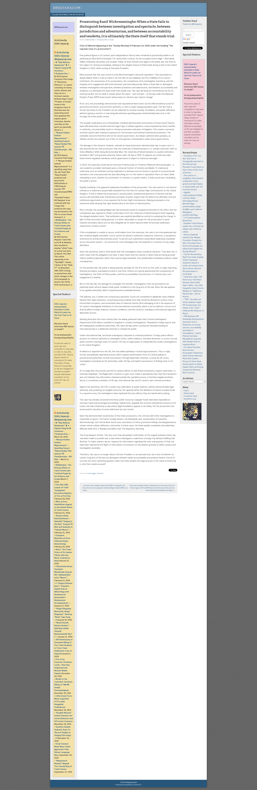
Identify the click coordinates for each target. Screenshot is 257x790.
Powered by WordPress (124, 785)
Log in (186, 390)
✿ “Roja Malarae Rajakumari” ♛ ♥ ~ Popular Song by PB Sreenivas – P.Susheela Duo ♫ (62, 68)
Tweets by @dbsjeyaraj (192, 24)
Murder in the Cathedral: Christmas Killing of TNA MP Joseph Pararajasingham (63, 684)
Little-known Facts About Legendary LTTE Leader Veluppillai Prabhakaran (63, 701)
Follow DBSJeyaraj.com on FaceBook (68, 15)
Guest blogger (91, 473)
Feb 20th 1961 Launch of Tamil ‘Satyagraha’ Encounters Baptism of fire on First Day (62, 490)
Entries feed (189, 393)
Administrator (90, 40)
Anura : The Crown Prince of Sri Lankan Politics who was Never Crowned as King (63, 555)
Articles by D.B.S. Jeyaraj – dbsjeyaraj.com (62, 55)
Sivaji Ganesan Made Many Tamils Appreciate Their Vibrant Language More (62, 749)
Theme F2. (138, 785)
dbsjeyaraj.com (66, 8)
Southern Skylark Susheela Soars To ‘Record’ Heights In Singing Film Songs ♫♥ (62, 732)
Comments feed (190, 396)
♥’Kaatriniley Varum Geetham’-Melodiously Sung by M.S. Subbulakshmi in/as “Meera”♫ (63, 572)
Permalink (100, 473)
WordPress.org (190, 399)
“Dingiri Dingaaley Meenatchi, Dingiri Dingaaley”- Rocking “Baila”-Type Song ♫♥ (63, 614)
